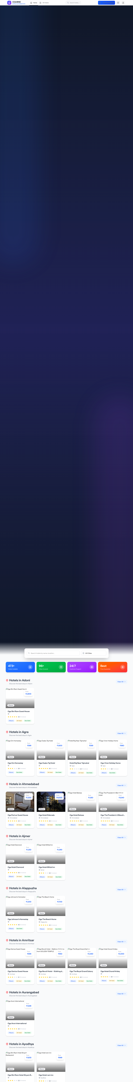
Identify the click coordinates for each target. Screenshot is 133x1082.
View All (120, 682)
